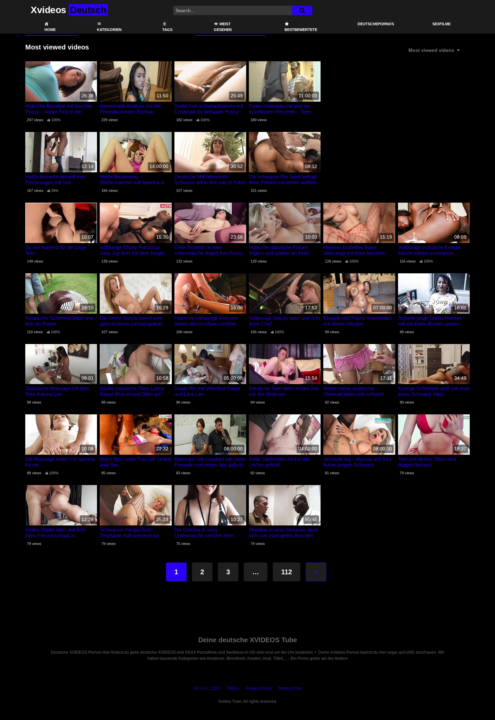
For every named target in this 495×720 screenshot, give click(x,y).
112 (286, 572)
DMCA (233, 688)
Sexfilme (441, 24)
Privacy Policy (258, 688)
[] (302, 10)
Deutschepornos (376, 24)
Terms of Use (290, 688)
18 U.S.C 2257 (206, 688)
